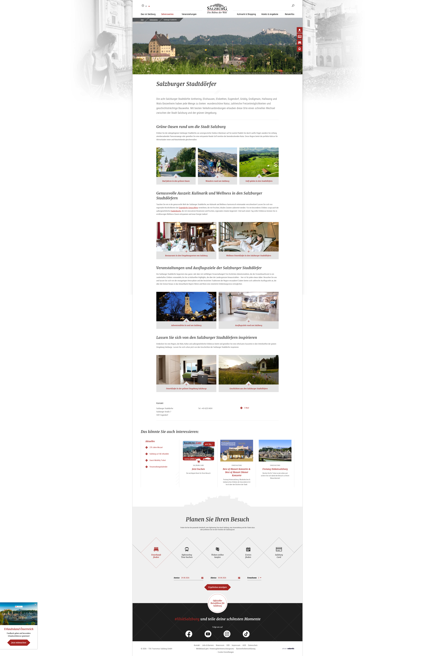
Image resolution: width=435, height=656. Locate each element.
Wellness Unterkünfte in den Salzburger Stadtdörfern (248, 255)
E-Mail (246, 408)
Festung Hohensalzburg (275, 469)
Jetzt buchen (198, 469)
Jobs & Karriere (208, 645)
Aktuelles (150, 441)
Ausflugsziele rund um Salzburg (248, 325)
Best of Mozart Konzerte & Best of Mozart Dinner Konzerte (236, 472)
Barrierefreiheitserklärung (245, 648)
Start (142, 20)
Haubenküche (176, 211)
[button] (254, 577)
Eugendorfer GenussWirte (188, 207)
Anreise (177, 577)
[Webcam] (299, 49)
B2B (228, 645)
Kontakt (197, 645)
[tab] (156, 552)
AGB (244, 645)
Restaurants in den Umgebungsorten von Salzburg (186, 255)
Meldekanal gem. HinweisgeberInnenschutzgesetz (215, 648)
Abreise (213, 577)
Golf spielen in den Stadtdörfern (259, 181)
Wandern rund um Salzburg (217, 181)
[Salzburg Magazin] (299, 36)
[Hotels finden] (299, 42)
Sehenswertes (154, 20)
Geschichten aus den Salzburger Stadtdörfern (249, 388)
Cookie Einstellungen (226, 652)
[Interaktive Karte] (299, 30)
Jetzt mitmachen (18, 642)
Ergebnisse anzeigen (217, 587)
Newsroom (220, 645)
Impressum (236, 645)
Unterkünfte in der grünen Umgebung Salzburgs (186, 388)
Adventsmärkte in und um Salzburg (186, 325)
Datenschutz (252, 645)
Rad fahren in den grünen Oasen (176, 181)
